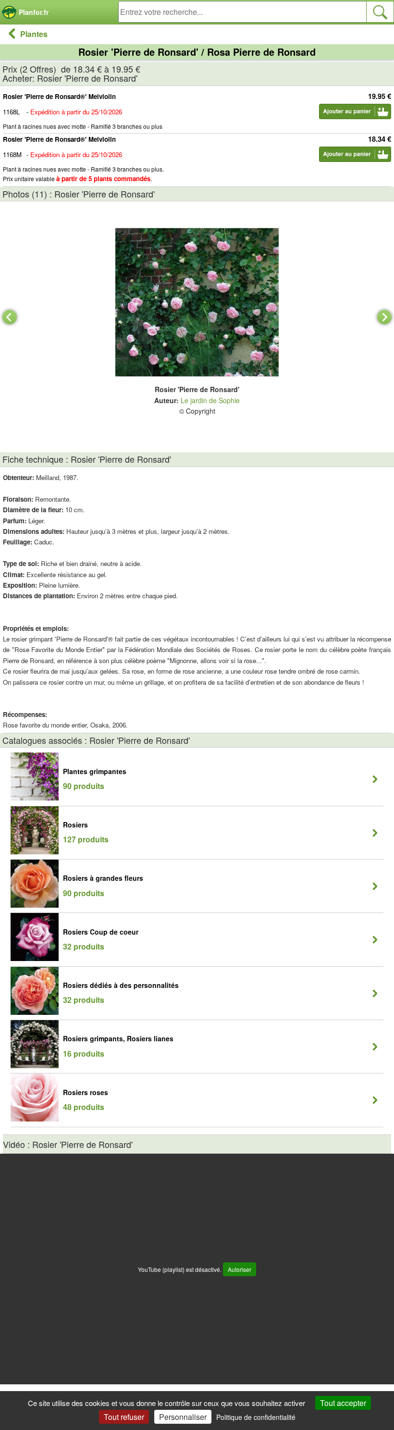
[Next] (384, 317)
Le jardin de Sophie (210, 400)
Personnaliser (183, 1416)
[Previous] (9, 317)
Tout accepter (343, 1402)
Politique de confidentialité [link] (256, 1417)
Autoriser (239, 1269)
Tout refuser (124, 1416)
